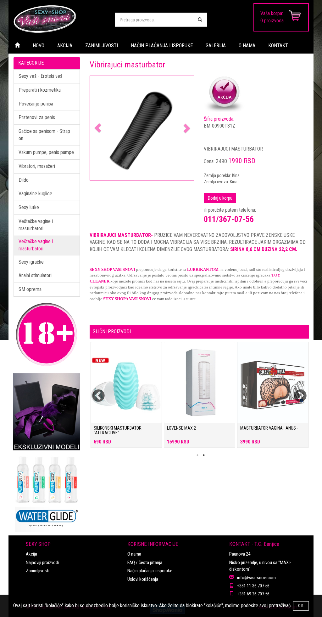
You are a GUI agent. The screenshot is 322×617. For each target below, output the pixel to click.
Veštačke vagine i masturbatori (36, 224)
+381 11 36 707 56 (253, 586)
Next (296, 392)
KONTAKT (278, 46)
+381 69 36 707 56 (253, 594)
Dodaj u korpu (220, 198)
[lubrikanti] (46, 491)
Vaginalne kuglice (35, 194)
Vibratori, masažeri (37, 166)
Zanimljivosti (37, 571)
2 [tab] (204, 455)
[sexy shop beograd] (59, 19)
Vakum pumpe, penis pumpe (46, 152)
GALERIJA (216, 46)
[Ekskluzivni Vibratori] (46, 411)
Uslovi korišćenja (142, 579)
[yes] (200, 20)
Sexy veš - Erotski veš (40, 76)
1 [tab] (197, 455)
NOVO (38, 46)
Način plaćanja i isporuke (149, 571)
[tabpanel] (126, 398)
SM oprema (30, 289)
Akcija (31, 554)
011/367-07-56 (229, 219)
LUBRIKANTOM (203, 269)
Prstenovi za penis (37, 117)
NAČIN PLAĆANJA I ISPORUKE (162, 46)
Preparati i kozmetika (40, 90)
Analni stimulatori (35, 275)
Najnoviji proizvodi (42, 562)
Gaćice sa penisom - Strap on (44, 134)
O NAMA (247, 46)
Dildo (24, 180)
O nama (134, 554)
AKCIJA (64, 46)
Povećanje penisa (36, 104)
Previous (94, 392)
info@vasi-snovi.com (256, 577)
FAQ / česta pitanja (144, 562)
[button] (98, 128)
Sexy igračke (31, 262)
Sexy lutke (29, 207)
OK (301, 605)
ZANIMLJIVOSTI (101, 46)
